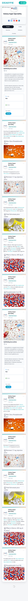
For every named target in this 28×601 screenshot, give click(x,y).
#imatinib (13, 248)
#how (21, 131)
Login (22, 3)
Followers (20, 30)
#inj (16, 209)
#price (5, 246)
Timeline (8, 26)
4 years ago (10, 44)
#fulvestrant (21, 207)
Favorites (8, 30)
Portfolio (14, 33)
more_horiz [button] (23, 39)
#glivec (19, 246)
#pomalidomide (20, 133)
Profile (20, 26)
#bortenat (6, 173)
